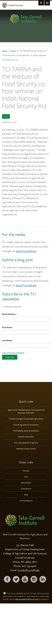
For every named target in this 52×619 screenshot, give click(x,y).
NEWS (6, 116)
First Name (7, 327)
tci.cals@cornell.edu (29, 570)
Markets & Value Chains (26, 448)
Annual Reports (26, 500)
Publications (26, 488)
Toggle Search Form (41, 2)
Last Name (7, 340)
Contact (26, 470)
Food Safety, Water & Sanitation (26, 430)
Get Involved (26, 482)
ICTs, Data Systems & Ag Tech (26, 442)
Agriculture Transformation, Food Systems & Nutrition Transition (26, 411)
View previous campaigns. (13, 352)
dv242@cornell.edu (26, 251)
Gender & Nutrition (26, 436)
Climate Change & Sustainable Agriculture (26, 418)
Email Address (9, 314)
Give (26, 476)
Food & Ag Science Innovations (26, 424)
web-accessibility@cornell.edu (26, 599)
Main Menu (47, 2)
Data (26, 494)
